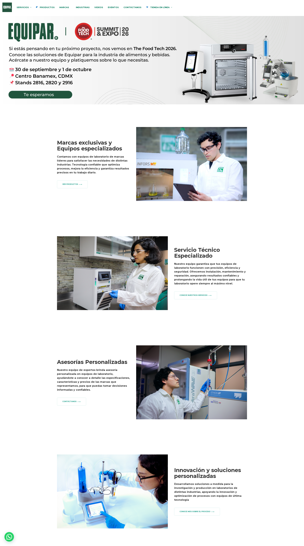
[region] (152, 60)
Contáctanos (69, 401)
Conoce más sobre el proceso (195, 512)
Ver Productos (70, 184)
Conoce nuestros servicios (193, 295)
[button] (9, 537)
